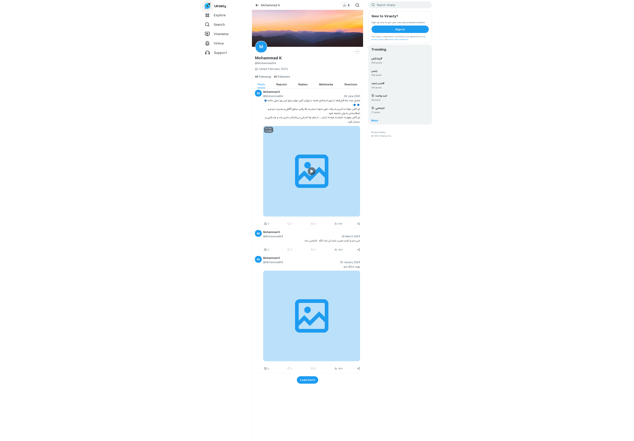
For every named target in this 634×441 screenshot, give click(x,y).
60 (282, 76)
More (374, 120)
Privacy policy (378, 132)
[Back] (257, 5)
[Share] (358, 223)
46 (263, 76)
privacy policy (377, 39)
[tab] (261, 84)
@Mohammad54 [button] (273, 96)
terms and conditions (398, 39)
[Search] (357, 5)
